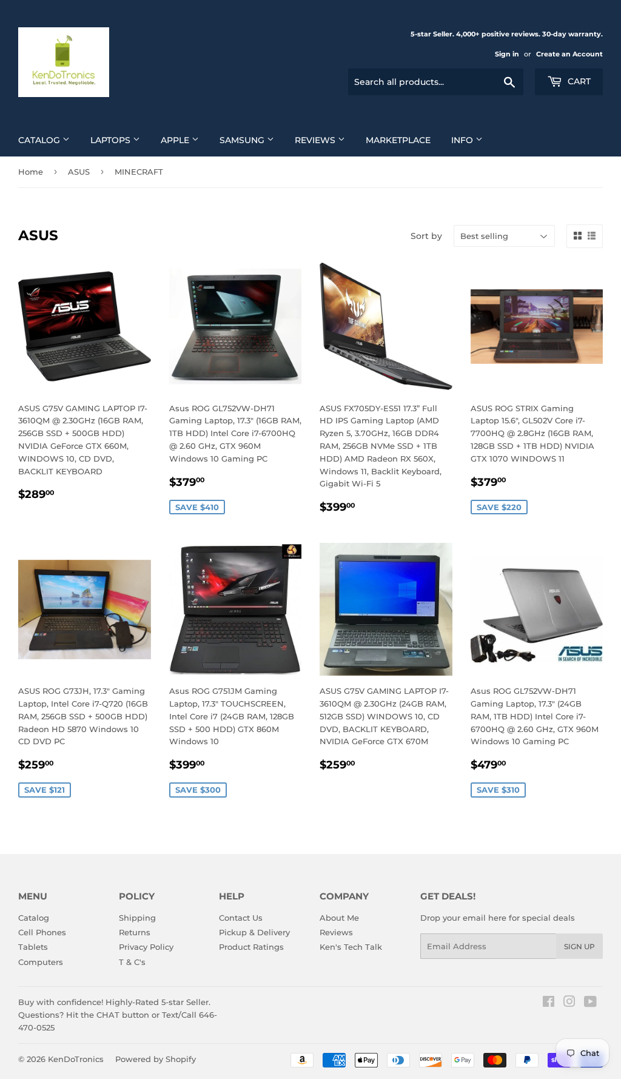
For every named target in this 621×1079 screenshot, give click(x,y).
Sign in (507, 54)
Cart (578, 81)
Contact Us (241, 918)
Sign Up (579, 946)
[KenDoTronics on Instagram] (569, 1003)
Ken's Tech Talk (351, 947)
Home (30, 171)
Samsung (243, 140)
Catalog (40, 140)
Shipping (137, 918)
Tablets (33, 947)
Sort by (426, 235)
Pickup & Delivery (254, 932)
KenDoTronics (76, 1059)
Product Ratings (251, 947)
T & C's (132, 962)
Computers (40, 962)
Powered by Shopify (155, 1059)
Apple (176, 140)
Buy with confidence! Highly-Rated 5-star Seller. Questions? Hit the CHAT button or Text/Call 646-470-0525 (117, 1014)
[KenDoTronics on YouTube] (590, 1003)
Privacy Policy (146, 947)
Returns (134, 932)
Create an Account (569, 54)
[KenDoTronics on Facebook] (548, 1003)
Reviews (316, 140)
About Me (339, 918)
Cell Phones (42, 932)
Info (463, 140)
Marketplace (398, 140)
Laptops (111, 140)
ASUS (79, 171)
